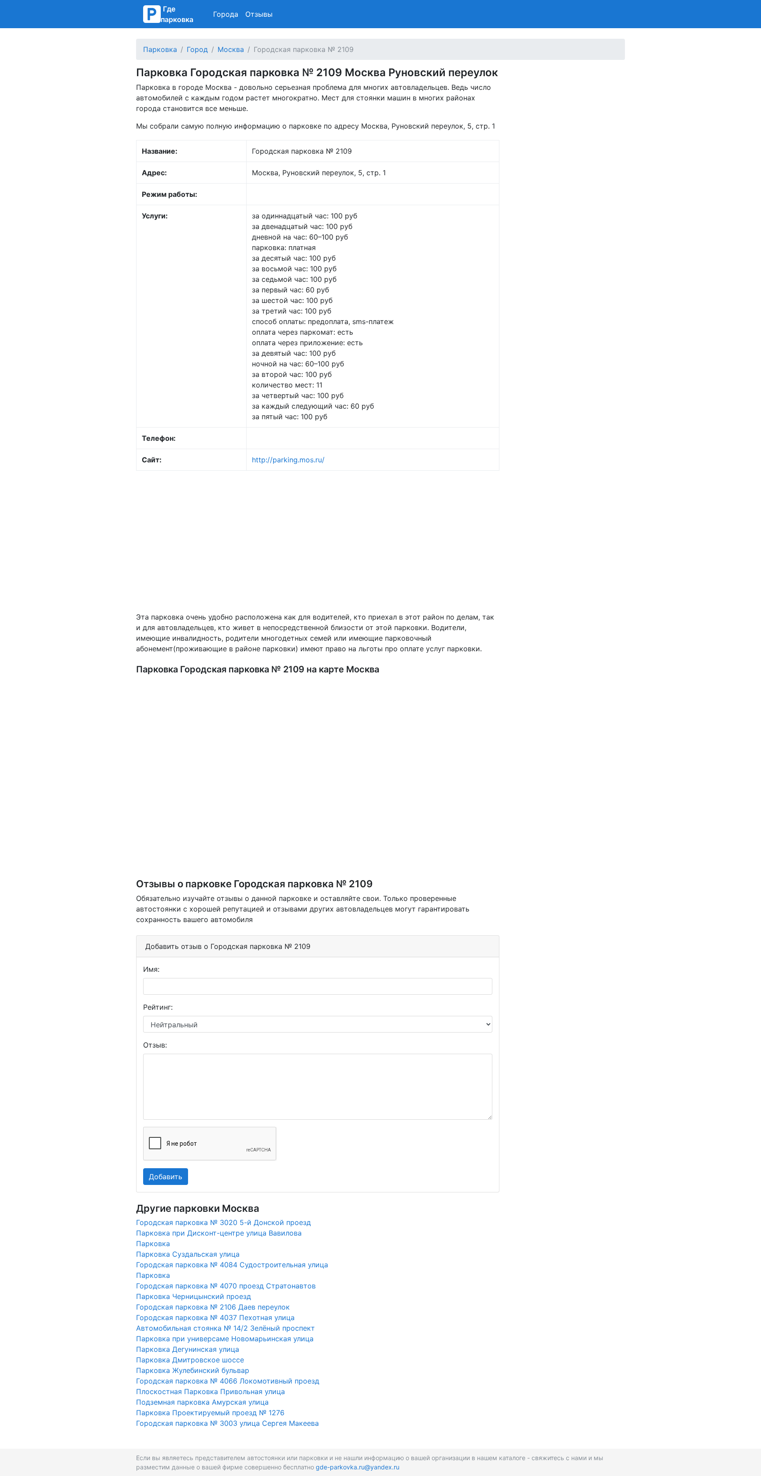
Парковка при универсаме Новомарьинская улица (225, 1338)
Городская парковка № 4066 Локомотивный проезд (227, 1380)
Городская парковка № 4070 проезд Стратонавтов (226, 1285)
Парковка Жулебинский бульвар (192, 1370)
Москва (231, 49)
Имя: (151, 969)
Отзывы (259, 14)
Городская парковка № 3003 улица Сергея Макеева (227, 1423)
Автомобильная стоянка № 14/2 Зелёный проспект (225, 1328)
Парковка (160, 49)
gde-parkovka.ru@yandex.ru (357, 1467)
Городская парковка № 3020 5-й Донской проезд (223, 1222)
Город (197, 49)
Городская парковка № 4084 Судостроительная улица (232, 1264)
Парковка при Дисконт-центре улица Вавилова (219, 1233)
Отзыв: (155, 1045)
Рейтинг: (158, 1007)
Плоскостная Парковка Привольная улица (210, 1391)
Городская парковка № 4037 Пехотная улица (215, 1317)
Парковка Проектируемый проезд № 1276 (210, 1412)
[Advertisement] (317, 541)
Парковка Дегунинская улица (187, 1349)
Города (225, 14)
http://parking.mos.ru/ (288, 459)
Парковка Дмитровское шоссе (190, 1359)
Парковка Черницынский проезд (193, 1296)
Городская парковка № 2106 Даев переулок (213, 1307)
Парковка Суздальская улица (188, 1254)
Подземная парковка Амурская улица (202, 1402)
